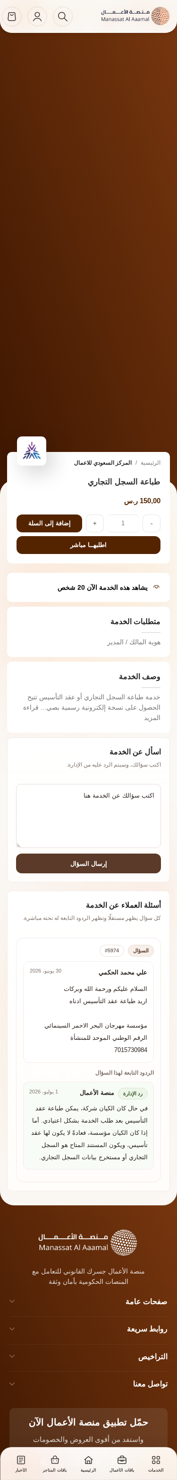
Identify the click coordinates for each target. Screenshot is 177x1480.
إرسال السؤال (88, 863)
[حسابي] (37, 16)
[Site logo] (125, 16)
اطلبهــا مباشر (88, 544)
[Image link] (75, 1242)
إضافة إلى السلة (49, 523)
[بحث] (63, 16)
